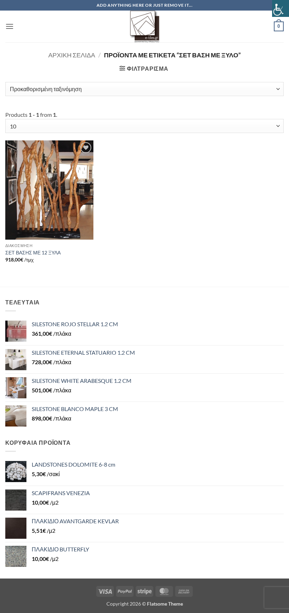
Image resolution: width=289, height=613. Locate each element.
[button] (9, 26)
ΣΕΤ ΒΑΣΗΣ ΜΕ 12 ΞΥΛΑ (33, 252)
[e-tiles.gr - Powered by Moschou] (144, 26)
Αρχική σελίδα (71, 55)
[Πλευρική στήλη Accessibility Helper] (280, 8)
